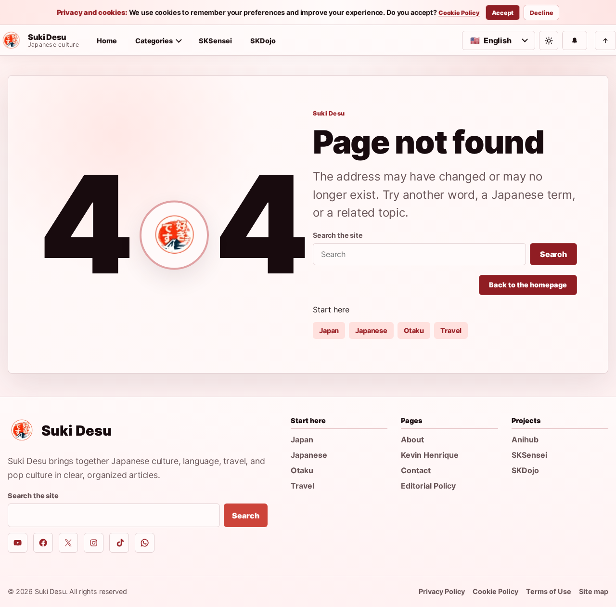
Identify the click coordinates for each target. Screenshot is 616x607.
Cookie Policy (459, 13)
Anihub (525, 439)
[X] (68, 543)
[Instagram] (93, 543)
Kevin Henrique (430, 455)
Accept (502, 12)
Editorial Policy (428, 486)
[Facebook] (43, 543)
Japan (329, 330)
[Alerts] (574, 40)
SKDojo (263, 41)
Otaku (414, 330)
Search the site (338, 235)
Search (553, 254)
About (412, 439)
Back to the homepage (528, 285)
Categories (154, 41)
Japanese (371, 330)
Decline (541, 12)
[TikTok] (119, 543)
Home (107, 41)
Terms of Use (548, 591)
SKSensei (215, 41)
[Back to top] (605, 40)
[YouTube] (17, 543)
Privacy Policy (442, 591)
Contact (416, 470)
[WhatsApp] (144, 543)
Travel (451, 330)
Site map (593, 591)
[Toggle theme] (548, 40)
